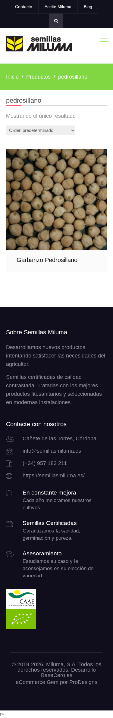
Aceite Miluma (58, 6)
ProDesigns (83, 682)
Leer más (56, 199)
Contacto (23, 6)
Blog (88, 6)
